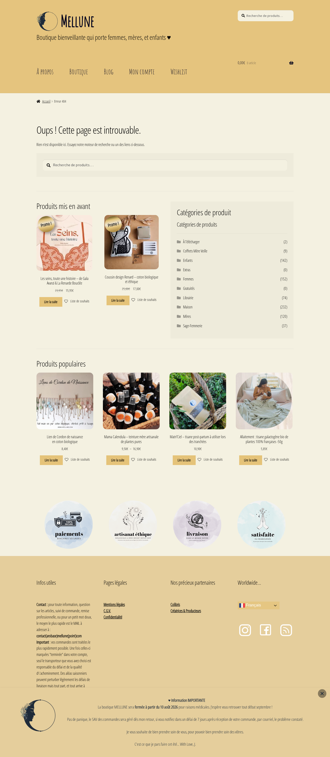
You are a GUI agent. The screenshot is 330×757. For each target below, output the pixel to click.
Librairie (188, 297)
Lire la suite (50, 301)
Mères (187, 316)
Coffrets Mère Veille (195, 251)
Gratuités (188, 288)
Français (253, 605)
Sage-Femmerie (192, 325)
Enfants (188, 260)
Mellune (77, 21)
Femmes (188, 279)
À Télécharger (191, 241)
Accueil (46, 101)
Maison (188, 307)
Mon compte (142, 71)
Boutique (78, 71)
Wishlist (179, 71)
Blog (108, 71)
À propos (44, 71)
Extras (186, 269)
